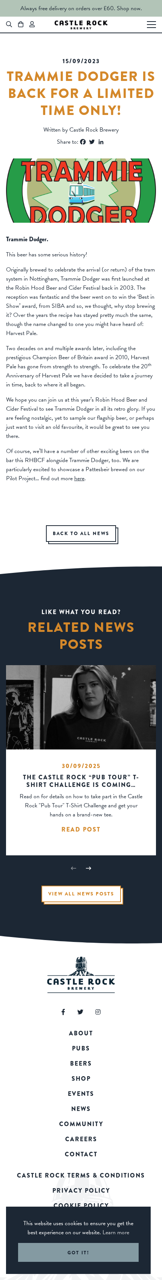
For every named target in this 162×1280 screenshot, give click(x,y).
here (79, 478)
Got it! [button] (78, 1252)
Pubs (81, 1048)
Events (81, 1093)
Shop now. (129, 8)
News (81, 1109)
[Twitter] (92, 142)
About (81, 1033)
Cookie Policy (81, 1205)
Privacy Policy (81, 1190)
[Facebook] (83, 142)
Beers (81, 1063)
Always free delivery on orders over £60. (67, 8)
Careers (81, 1139)
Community (81, 1124)
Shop (81, 1078)
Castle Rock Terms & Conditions (81, 1175)
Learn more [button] (115, 1232)
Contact (81, 1154)
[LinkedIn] (101, 142)
